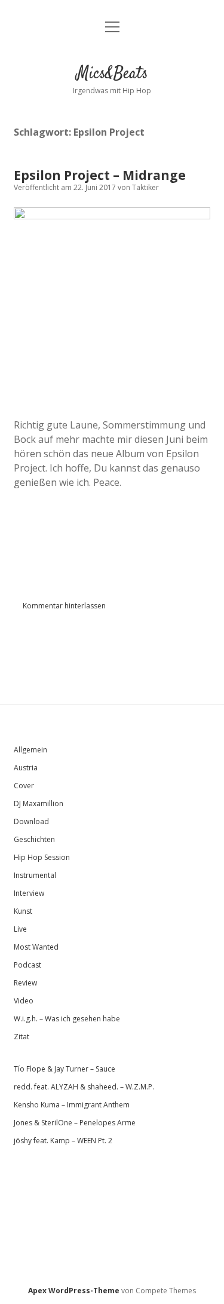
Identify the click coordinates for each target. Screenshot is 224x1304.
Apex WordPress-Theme (73, 1290)
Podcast (27, 965)
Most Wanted (36, 947)
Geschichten (34, 839)
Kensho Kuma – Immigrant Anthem (72, 1105)
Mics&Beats (112, 74)
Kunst (23, 911)
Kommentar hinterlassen (64, 606)
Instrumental (35, 875)
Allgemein (30, 750)
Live (20, 929)
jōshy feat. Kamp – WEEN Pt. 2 (63, 1140)
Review (25, 983)
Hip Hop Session (42, 857)
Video (23, 1001)
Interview (29, 893)
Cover (24, 785)
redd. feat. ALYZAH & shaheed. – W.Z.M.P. (84, 1087)
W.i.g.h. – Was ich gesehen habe (67, 1019)
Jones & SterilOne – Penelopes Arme (75, 1123)
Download (31, 821)
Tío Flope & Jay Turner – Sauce (64, 1069)
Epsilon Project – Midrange (100, 175)
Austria (26, 768)
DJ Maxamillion (38, 803)
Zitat (21, 1036)
